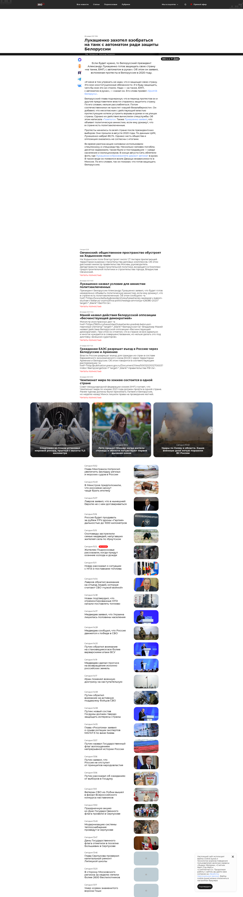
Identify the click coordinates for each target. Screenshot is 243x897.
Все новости (83, 4)
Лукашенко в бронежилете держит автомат (122, 155)
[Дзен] (170, 58)
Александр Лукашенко (107, 54)
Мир (86, 54)
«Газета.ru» (109, 119)
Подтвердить (205, 887)
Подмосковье (110, 4)
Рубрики (126, 4)
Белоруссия (94, 54)
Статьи (96, 4)
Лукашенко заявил (136, 119)
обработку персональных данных (208, 875)
